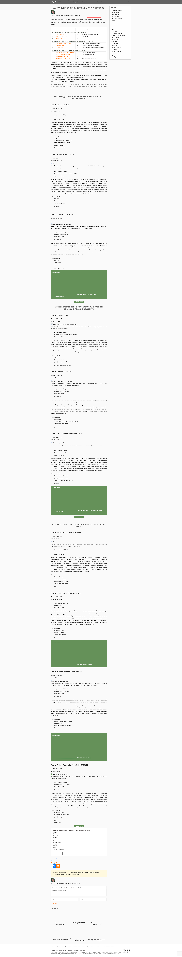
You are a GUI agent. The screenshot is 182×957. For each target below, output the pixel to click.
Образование (115, 24)
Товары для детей (116, 33)
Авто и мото (115, 37)
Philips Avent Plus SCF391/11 (63, 56)
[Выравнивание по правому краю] (66, 888)
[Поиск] (129, 2)
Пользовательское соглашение (72, 946)
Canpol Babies (57, 842)
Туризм (113, 55)
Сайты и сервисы (116, 51)
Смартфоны (115, 12)
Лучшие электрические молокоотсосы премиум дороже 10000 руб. (68, 50)
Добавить (55, 903)
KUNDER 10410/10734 (61, 36)
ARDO (55, 847)
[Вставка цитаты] (76, 888)
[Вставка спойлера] (80, 888)
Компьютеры (115, 16)
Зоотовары (114, 41)
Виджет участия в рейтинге (108, 946)
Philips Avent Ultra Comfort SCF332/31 (65, 52)
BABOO (56, 845)
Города (84, 2)
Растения (114, 31)
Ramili (55, 844)
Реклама (99, 946)
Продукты (114, 45)
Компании (79, 2)
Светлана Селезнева (57, 15)
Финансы (114, 49)
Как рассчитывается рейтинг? (94, 17)
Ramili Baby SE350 (60, 45)
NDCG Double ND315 (61, 34)
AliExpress (98, 2)
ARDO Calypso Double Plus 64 (63, 54)
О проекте (53, 946)
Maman (56, 840)
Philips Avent (57, 835)
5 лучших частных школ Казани (60, 939)
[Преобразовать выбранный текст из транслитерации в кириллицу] (78, 888)
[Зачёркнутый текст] (59, 888)
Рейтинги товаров (55, 17)
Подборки (114, 57)
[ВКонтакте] (54, 866)
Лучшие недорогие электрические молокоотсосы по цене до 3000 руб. (69, 32)
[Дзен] (124, 950)
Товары (75, 2)
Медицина (114, 22)
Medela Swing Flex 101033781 (63, 58)
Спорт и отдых (115, 39)
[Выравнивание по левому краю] (62, 888)
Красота (113, 20)
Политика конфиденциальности (88, 946)
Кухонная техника (116, 18)
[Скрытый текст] (73, 888)
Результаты (67, 853)
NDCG (55, 837)
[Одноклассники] (58, 866)
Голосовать (57, 853)
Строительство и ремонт (118, 26)
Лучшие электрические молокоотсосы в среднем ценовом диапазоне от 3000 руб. (72, 41)
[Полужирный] (53, 888)
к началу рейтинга (79, 301)
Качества (56, 2)
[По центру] (64, 888)
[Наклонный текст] (55, 888)
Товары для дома (116, 10)
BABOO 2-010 (59, 47)
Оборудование (115, 43)
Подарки (114, 53)
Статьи (103, 2)
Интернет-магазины (117, 47)
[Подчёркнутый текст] (57, 888)
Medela (56, 834)
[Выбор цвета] (71, 888)
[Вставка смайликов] (69, 888)
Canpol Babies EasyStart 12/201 (63, 43)
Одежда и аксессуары (118, 35)
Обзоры (93, 2)
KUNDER (56, 839)
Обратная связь (60, 946)
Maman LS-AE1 (59, 38)
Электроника (115, 14)
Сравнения (88, 2)
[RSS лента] (127, 950)
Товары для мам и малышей (66, 17)
